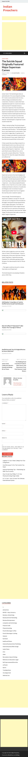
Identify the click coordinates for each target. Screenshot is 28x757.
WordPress (11, 755)
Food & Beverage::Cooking (10, 633)
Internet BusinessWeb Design (11, 646)
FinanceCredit (6, 625)
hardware (5, 638)
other (4, 654)
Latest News (5, 58)
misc (4, 651)
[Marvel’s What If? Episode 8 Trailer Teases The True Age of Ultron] (14, 310)
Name (4, 423)
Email (4, 430)
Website (4, 437)
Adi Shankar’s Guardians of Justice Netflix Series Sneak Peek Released (12, 303)
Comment (5, 403)
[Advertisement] (15, 18)
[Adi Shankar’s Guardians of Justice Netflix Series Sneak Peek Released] (14, 300)
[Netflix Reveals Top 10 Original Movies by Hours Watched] (14, 334)
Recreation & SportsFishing (10, 657)
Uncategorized (7, 672)
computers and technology (10, 623)
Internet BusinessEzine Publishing (12, 644)
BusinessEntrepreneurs (9, 620)
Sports (4, 667)
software (5, 665)
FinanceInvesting (7, 628)
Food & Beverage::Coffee (9, 630)
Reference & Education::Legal (10, 659)
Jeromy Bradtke (16, 73)
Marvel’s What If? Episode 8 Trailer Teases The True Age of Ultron (12, 326)
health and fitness (7, 641)
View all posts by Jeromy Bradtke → (18, 384)
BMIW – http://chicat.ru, (9, 612)
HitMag (17, 755)
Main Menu (8, 53)
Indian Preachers (10, 8)
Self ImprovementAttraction (10, 662)
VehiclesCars (6, 675)
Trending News (7, 670)
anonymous (6, 609)
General (5, 636)
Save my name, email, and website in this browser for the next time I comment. (13, 448)
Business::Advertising (8, 615)
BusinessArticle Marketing (10, 617)
